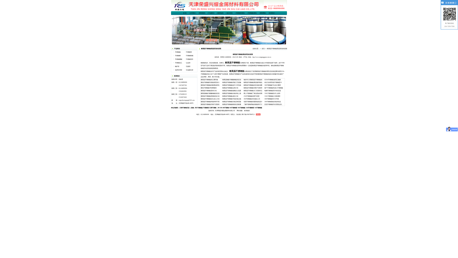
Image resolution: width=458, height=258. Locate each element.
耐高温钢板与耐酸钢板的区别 (210, 93)
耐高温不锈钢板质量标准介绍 (210, 96)
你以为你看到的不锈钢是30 (273, 82)
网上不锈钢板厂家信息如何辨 (253, 93)
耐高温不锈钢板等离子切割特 (210, 104)
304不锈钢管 (233, 108)
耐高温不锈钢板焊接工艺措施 (231, 82)
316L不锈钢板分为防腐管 (272, 96)
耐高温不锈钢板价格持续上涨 (231, 93)
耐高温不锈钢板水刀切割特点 (253, 90)
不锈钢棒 (178, 55)
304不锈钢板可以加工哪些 (272, 85)
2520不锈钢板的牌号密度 (251, 96)
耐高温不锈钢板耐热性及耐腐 (231, 104)
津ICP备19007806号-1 (248, 114)
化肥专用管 (178, 70)
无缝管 (188, 66)
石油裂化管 (189, 70)
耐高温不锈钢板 (232, 62)
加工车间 (229, 13)
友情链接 (247, 110)
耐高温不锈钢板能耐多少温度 (231, 90)
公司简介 (193, 13)
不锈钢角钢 (189, 55)
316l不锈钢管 (250, 108)
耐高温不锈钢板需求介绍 (209, 90)
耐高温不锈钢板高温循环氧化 (253, 82)
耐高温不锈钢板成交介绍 (230, 96)
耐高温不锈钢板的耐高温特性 (210, 85)
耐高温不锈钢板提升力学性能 (231, 85)
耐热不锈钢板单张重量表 (209, 88)
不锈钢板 (178, 52)
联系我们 (272, 13)
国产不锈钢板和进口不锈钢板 (273, 88)
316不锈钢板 (258, 108)
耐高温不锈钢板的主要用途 (209, 80)
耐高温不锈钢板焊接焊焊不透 (210, 101)
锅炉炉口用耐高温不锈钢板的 (253, 80)
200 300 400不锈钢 (223, 108)
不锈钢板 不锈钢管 (203, 108)
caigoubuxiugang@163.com (187, 100)
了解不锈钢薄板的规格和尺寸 (253, 104)
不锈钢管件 (189, 59)
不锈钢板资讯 (251, 13)
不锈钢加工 (178, 63)
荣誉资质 (202, 13)
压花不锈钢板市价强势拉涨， (273, 104)
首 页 (184, 13)
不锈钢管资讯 (240, 13)
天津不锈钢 (212, 108)
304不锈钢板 (241, 108)
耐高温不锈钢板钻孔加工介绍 (210, 99)
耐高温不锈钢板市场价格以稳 (231, 99)
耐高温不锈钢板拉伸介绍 (230, 88)
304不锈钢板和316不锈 (271, 99)
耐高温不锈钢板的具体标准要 (253, 85)
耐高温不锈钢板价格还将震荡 (231, 101)
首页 (263, 48)
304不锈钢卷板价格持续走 (272, 101)
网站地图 (239, 110)
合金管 (188, 63)
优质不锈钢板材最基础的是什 (253, 101)
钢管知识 (220, 13)
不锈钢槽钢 (178, 59)
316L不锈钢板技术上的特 (272, 93)
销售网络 (263, 13)
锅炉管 (177, 66)
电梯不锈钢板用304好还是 (272, 90)
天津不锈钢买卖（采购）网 (188, 108)
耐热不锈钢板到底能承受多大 (210, 82)
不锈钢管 (189, 52)
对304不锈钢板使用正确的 (272, 80)
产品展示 (211, 13)
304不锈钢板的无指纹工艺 (252, 99)
